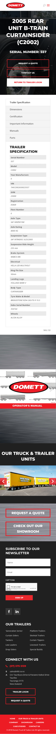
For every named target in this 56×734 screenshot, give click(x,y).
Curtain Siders (12, 635)
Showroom (26, 722)
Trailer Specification (20, 102)
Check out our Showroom (28, 528)
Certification (16, 116)
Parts (12, 137)
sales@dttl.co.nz (17, 671)
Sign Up (19, 597)
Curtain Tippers (37, 640)
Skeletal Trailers (37, 635)
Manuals (14, 130)
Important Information (21, 123)
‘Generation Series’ (14, 631)
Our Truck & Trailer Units (30, 719)
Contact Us (34, 726)
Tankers (9, 640)
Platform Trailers (37, 631)
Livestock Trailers (38, 645)
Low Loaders (11, 645)
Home (12, 719)
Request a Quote (28, 63)
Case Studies (19, 726)
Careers (40, 722)
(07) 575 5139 (18, 666)
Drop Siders (11, 649)
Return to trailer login (28, 82)
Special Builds (36, 649)
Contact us (28, 73)
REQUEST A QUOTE (28, 513)
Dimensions (16, 109)
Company (13, 722)
